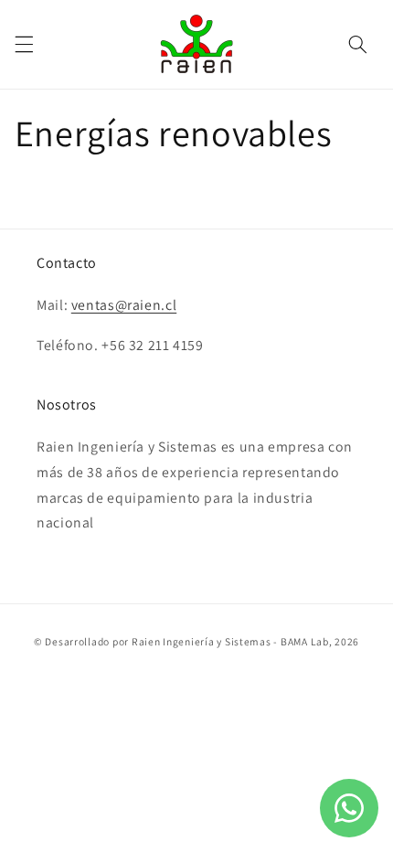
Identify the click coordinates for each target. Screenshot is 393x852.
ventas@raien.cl (123, 304)
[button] (24, 44)
